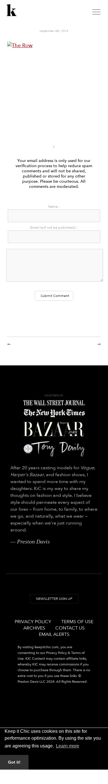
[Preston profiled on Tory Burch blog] (54, 448)
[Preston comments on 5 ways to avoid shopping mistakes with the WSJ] (54, 403)
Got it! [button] (14, 762)
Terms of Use (77, 622)
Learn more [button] (67, 745)
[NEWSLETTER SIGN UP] (54, 604)
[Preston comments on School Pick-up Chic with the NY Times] (54, 413)
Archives (34, 628)
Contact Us (70, 628)
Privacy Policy (33, 622)
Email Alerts (54, 634)
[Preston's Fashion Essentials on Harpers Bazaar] (54, 429)
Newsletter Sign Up (54, 598)
